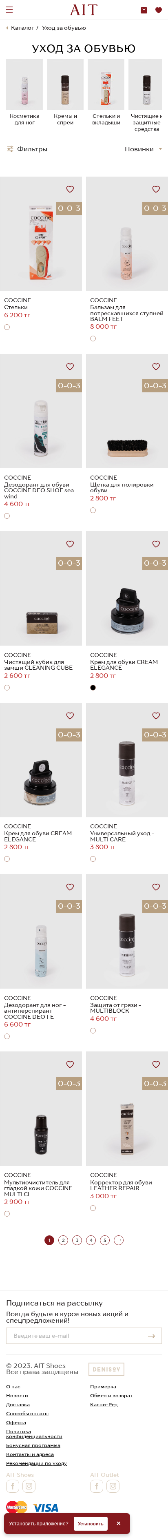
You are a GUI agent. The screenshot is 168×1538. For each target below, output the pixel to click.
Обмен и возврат (111, 1395)
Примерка (103, 1386)
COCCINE (17, 300)
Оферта (16, 1422)
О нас (13, 1386)
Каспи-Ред (103, 1404)
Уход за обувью (64, 27)
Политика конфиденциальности (34, 1433)
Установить (91, 1523)
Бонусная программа (33, 1445)
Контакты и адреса (30, 1454)
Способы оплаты (27, 1413)
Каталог (22, 27)
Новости (17, 1395)
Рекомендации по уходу (36, 1463)
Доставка (18, 1404)
